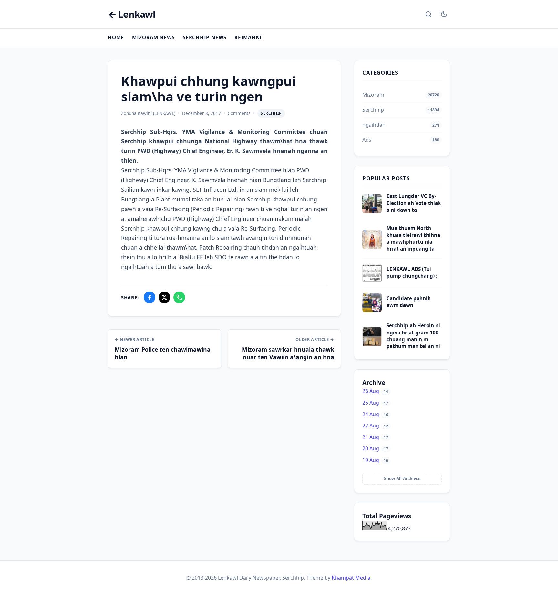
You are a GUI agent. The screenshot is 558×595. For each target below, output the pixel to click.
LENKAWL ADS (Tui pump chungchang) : (412, 272)
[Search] (428, 14)
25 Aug (375, 402)
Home (116, 37)
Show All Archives (402, 478)
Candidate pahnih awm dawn (409, 301)
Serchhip (271, 113)
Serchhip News (204, 37)
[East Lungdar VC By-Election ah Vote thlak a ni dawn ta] (372, 211)
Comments (239, 113)
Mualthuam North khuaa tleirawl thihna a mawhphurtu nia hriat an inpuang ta (413, 238)
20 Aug (375, 448)
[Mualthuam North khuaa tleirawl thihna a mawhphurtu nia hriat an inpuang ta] (372, 247)
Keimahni (248, 37)
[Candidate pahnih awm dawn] (372, 310)
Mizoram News (153, 37)
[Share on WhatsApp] (179, 297)
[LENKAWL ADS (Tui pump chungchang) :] (372, 280)
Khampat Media (351, 577)
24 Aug (375, 414)
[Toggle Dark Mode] (444, 14)
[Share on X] (164, 297)
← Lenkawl (131, 14)
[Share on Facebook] (149, 297)
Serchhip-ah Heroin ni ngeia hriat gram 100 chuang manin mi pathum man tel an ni (413, 335)
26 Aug (375, 391)
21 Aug (375, 437)
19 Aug (375, 460)
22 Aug (375, 425)
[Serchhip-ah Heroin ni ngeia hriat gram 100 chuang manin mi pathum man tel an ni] (372, 344)
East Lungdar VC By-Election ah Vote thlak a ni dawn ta (414, 203)
